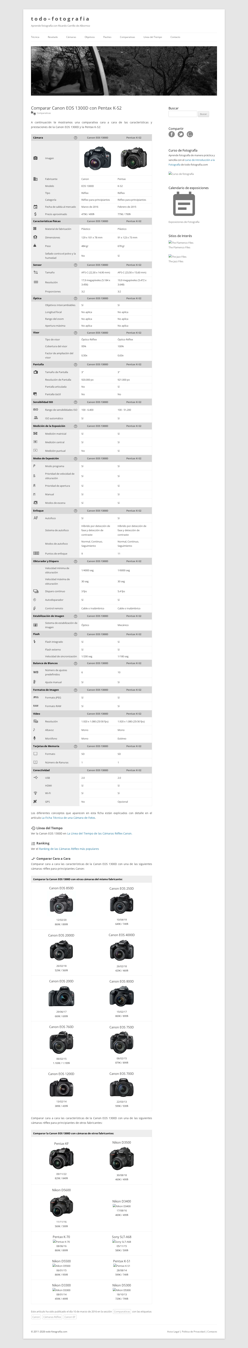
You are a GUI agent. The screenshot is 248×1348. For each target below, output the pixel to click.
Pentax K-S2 (133, 137)
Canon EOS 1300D (97, 137)
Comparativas (127, 37)
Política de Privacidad (193, 1331)
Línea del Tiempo (153, 37)
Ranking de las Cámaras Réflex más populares (69, 849)
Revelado (53, 37)
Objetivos (90, 37)
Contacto (175, 37)
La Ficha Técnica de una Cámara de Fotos (68, 818)
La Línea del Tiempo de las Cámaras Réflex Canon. (99, 833)
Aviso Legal (173, 1331)
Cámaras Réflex (52, 1317)
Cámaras (71, 37)
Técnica (35, 37)
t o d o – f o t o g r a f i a (60, 18)
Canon (36, 1317)
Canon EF (70, 1317)
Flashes (107, 37)
